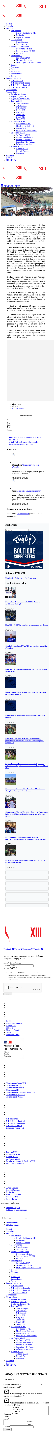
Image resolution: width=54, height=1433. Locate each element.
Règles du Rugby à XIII (20, 99)
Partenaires (15, 71)
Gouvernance (16, 40)
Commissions (21, 44)
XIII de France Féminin (20, 83)
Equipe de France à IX (16, 1114)
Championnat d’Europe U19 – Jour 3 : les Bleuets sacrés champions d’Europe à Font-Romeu (25, 790)
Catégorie (8, 1414)
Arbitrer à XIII (17, 146)
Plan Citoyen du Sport (25, 126)
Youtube (24, 578)
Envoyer (8, 1429)
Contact (14, 76)
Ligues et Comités (23, 37)
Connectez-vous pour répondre (29, 491)
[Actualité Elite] (30, 1410)
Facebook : (9, 578)
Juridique (19, 53)
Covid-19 (10, 1003)
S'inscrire (8, 994)
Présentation (16, 31)
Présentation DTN (23, 58)
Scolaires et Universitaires (26, 130)
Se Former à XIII (18, 133)
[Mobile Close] (2, 1215)
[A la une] (30, 1407)
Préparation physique (24, 144)
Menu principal (12, 1222)
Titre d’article (10, 1379)
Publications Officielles (20, 46)
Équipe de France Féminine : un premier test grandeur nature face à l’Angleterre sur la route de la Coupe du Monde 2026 (26, 766)
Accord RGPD (10, 968)
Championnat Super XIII (16, 1065)
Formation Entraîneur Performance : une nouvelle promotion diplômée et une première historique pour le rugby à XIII (24, 741)
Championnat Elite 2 (15, 1067)
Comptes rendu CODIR (25, 51)
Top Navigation (12, 1225)
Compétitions (11, 90)
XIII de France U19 (19, 87)
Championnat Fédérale (16, 1070)
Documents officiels (24, 49)
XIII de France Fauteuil (20, 85)
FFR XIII (10, 28)
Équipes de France (13, 78)
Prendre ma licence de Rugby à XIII (21, 1145)
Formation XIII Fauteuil (25, 142)
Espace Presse (16, 74)
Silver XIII (20, 119)
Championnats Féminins (16, 1077)
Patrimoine (20, 35)
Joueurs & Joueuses (24, 140)
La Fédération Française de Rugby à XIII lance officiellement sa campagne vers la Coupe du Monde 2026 (25, 838)
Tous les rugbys (22, 103)
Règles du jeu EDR (18, 96)
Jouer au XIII (16, 101)
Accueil (9, 24)
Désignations (12, 1008)
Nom (6, 963)
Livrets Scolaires (22, 128)
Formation (20, 153)
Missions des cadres (24, 60)
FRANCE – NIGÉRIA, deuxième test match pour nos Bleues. (26, 625)
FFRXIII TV (11, 160)
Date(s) (7, 1416)
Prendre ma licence (18, 94)
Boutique (9, 158)
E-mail (7, 966)
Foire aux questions (14, 1179)
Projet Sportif (16, 56)
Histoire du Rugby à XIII (26, 33)
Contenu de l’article (12, 1385)
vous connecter (23, 514)
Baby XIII (20, 112)
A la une (9, 188)
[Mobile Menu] (2, 184)
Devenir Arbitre (22, 151)
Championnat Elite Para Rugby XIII (21, 1074)
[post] (10, 597)
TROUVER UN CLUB (10, 186)
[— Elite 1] (30, 1412)
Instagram (32, 578)
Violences (15, 67)
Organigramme (22, 42)
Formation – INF (13, 1017)
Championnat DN (14, 1072)
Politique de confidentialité (16, 1210)
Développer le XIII (18, 121)
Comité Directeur (13, 1174)
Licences (10, 1010)
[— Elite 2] (30, 1414)
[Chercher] (26, 1218)
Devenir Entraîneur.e (24, 137)
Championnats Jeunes (15, 1079)
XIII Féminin (21, 105)
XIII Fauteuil (21, 108)
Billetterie (10, 155)
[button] (26, 420)
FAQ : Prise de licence (15, 1148)
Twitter (17, 578)
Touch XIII (20, 115)
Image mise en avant (12, 1387)
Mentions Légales (13, 1208)
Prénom (30, 1421)
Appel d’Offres (13, 1181)
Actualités (10, 26)
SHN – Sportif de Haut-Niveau (28, 62)
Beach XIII (20, 117)
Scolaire (14, 69)
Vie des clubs (11, 92)
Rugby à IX (20, 110)
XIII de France (17, 80)
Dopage (14, 65)
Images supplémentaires (14, 1396)
